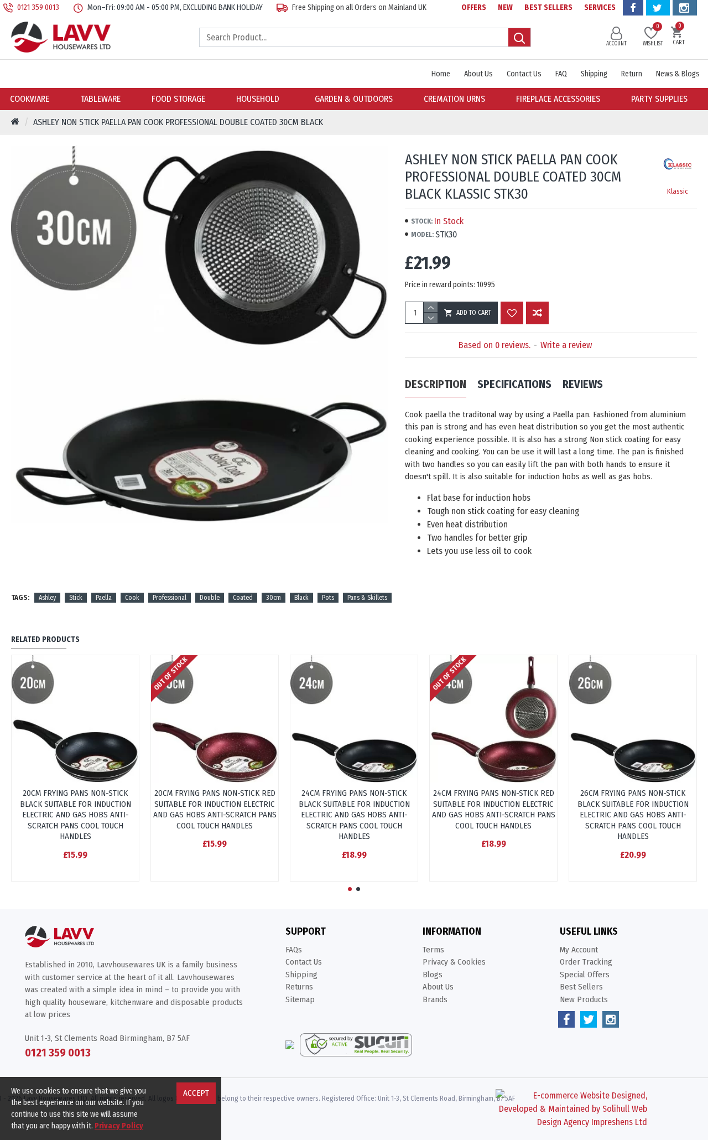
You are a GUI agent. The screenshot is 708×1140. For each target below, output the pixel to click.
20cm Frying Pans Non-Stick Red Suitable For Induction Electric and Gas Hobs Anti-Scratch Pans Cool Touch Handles (215, 809)
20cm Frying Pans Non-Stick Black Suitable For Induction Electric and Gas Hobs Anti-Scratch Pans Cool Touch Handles (75, 814)
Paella (104, 598)
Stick (75, 598)
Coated (243, 598)
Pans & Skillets (367, 598)
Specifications (514, 384)
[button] (350, 889)
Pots (328, 598)
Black (301, 598)
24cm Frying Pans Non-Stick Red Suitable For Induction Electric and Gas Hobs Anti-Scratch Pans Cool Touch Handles (493, 809)
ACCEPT (196, 1093)
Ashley (47, 598)
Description (435, 384)
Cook (132, 598)
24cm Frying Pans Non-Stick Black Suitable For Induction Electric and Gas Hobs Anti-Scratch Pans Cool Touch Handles (354, 814)
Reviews (583, 384)
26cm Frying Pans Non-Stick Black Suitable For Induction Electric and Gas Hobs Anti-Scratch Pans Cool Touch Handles (633, 814)
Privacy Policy (119, 1126)
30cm (273, 598)
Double (210, 598)
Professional (169, 598)
